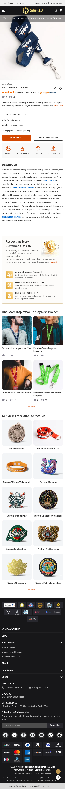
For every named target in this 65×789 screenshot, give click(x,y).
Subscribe (55, 725)
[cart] (61, 10)
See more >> (32, 406)
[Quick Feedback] (58, 777)
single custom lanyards (12, 216)
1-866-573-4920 (14, 687)
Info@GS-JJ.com (40, 687)
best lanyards (50, 180)
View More (58, 105)
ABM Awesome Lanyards (23, 187)
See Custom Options (48, 137)
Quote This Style (16, 137)
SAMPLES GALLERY (11, 629)
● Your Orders (8, 647)
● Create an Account (11, 656)
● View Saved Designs (12, 651)
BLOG (4, 635)
